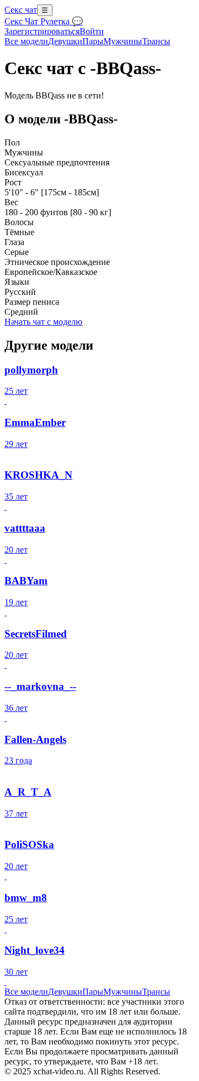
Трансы (156, 41)
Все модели (26, 991)
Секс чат (20, 9)
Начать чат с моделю (43, 321)
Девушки (65, 41)
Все (26, 41)
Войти (92, 31)
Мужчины (122, 41)
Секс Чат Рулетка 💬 (43, 21)
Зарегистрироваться (42, 31)
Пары (92, 41)
